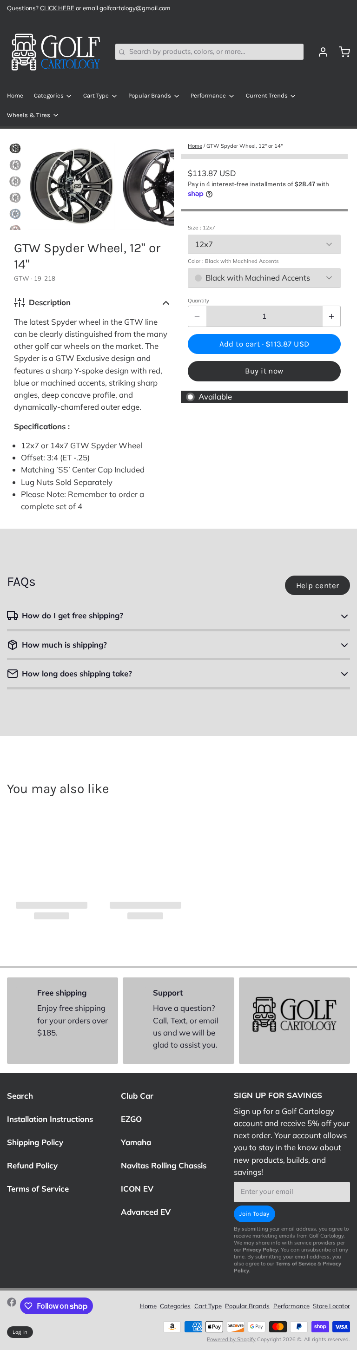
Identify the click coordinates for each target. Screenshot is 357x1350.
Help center (317, 585)
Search (20, 1096)
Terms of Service (38, 1188)
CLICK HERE (57, 8)
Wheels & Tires (28, 114)
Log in (20, 1332)
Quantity (198, 300)
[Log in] (320, 52)
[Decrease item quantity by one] (197, 316)
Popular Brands (149, 95)
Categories (49, 95)
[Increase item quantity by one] (332, 316)
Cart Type (96, 95)
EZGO (131, 1119)
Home (15, 95)
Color (233, 261)
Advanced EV (146, 1212)
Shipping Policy (35, 1142)
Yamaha (136, 1142)
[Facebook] (11, 1306)
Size (201, 227)
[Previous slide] (42, 184)
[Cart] (341, 52)
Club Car (137, 1096)
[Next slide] (160, 184)
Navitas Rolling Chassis (163, 1165)
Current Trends (267, 95)
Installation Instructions (50, 1119)
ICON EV (137, 1188)
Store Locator (331, 1306)
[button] (264, 344)
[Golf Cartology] (56, 52)
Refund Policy (32, 1165)
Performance (208, 95)
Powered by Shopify (231, 1339)
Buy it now (264, 371)
